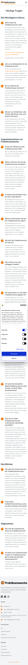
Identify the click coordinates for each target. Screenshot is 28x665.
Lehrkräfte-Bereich (5, 631)
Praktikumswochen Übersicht (8, 637)
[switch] (24, 334)
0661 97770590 (8, 612)
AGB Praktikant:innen (6, 655)
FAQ (2, 628)
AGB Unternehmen (5, 652)
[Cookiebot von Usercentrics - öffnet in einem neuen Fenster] (20, 305)
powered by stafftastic (14, 662)
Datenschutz (4, 649)
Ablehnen (14, 358)
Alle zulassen (14, 353)
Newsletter (3, 634)
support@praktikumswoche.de (11, 609)
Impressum (3, 646)
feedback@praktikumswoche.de (12, 619)
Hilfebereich (7, 606)
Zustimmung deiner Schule (12, 71)
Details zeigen (20, 349)
